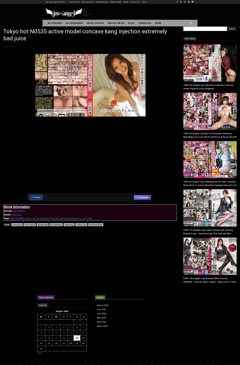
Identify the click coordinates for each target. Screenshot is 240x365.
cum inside (87, 218)
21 (70, 338)
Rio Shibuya (19, 211)
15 (77, 332)
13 (64, 332)
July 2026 (101, 309)
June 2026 (102, 313)
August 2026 (102, 305)
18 (49, 338)
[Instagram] (181, 2)
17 (41, 338)
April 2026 (101, 322)
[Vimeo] (188, 2)
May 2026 (101, 318)
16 (83, 332)
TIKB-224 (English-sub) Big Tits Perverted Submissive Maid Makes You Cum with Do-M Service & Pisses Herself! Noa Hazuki (210, 137)
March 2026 (102, 326)
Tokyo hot (16, 214)
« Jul (39, 352)
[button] (191, 23)
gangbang (75, 218)
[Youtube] (192, 2)
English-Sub (188, 80)
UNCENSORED (17, 218)
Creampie (54, 218)
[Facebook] (177, 2)
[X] (185, 2)
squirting (64, 218)
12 (56, 332)
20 (64, 338)
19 (56, 338)
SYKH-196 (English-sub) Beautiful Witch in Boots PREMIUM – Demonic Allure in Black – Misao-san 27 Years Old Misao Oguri (209, 282)
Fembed (36, 197)
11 (49, 332)
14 (70, 332)
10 (41, 332)
